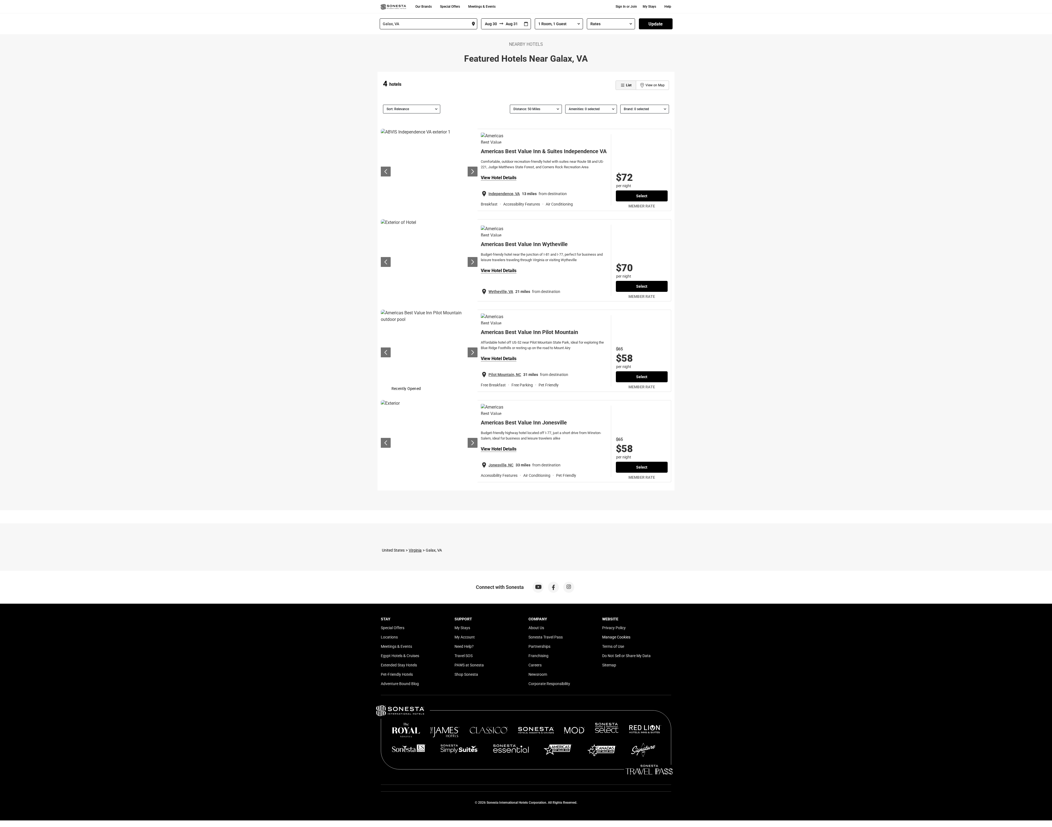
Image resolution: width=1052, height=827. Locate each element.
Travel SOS (463, 656)
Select (641, 196)
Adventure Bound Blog (400, 683)
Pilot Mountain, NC (504, 374)
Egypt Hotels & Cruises (400, 656)
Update (655, 24)
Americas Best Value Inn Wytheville (524, 244)
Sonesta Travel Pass (545, 637)
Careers (535, 665)
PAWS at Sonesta (469, 665)
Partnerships (539, 646)
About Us (536, 628)
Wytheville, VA (500, 291)
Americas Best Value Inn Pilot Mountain (529, 332)
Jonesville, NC (500, 465)
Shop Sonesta (466, 674)
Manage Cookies (616, 637)
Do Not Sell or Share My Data (626, 656)
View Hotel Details (498, 177)
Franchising (538, 656)
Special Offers (450, 6)
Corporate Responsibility (549, 683)
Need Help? (464, 646)
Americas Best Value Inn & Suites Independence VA (544, 151)
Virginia (415, 550)
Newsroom (537, 674)
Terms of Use (613, 646)
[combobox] (428, 23)
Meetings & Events (482, 6)
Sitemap (609, 665)
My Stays (649, 6)
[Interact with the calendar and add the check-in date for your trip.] (526, 24)
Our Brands (423, 6)
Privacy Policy (614, 628)
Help (667, 6)
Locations (389, 637)
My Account (464, 637)
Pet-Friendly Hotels (397, 674)
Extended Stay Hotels (399, 665)
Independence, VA (504, 194)
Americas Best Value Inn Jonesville (524, 422)
